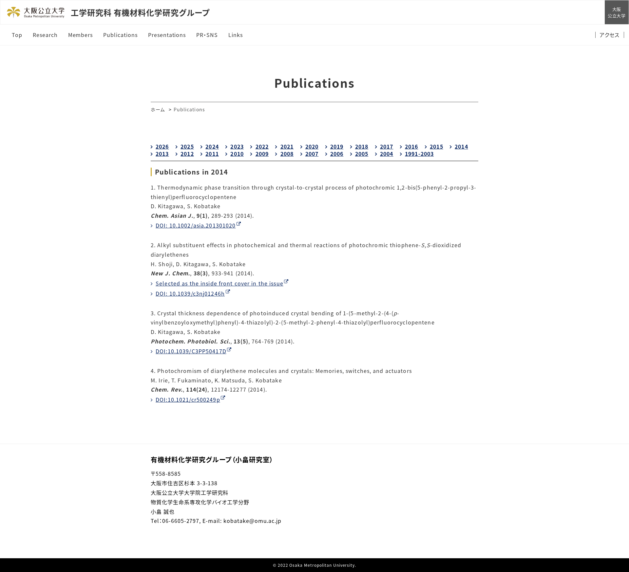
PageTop (614, 537)
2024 (212, 146)
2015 (436, 146)
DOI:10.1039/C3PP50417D (191, 351)
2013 (162, 153)
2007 (311, 153)
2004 (386, 153)
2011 (212, 153)
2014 (461, 146)
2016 (411, 146)
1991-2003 (419, 153)
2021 (287, 146)
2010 (236, 153)
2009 (262, 153)
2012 (187, 153)
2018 (361, 146)
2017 (386, 146)
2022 (262, 146)
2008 (287, 153)
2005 (361, 153)
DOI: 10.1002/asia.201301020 (196, 225)
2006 (336, 153)
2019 (336, 146)
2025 (187, 146)
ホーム (158, 109)
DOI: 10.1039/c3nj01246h (190, 293)
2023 (236, 146)
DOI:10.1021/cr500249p (188, 399)
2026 (162, 146)
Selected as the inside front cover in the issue (219, 283)
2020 (311, 146)
